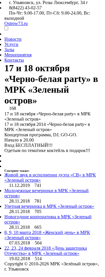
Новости (13, 39)
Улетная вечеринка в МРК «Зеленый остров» (49, 206)
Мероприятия (18, 54)
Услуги (11, 44)
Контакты (14, 60)
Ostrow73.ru (16, 23)
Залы (9, 49)
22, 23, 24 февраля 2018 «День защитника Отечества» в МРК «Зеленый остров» (45, 251)
